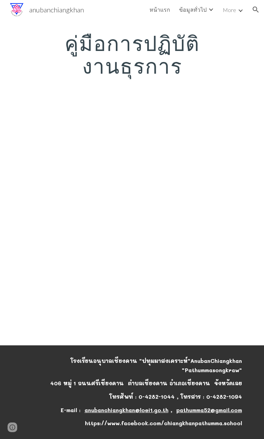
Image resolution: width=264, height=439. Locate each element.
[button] (256, 9)
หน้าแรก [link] (160, 9)
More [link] (229, 10)
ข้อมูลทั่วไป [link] (193, 9)
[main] (132, 54)
